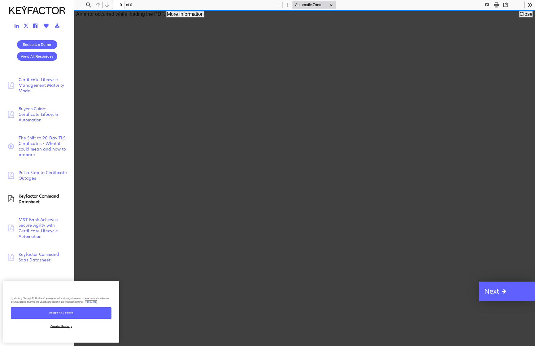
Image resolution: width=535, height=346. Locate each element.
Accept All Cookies (61, 313)
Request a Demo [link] (37, 44)
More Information (185, 14)
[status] (118, 5)
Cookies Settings (61, 326)
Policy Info (90, 302)
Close (526, 14)
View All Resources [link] (37, 56)
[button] (507, 291)
